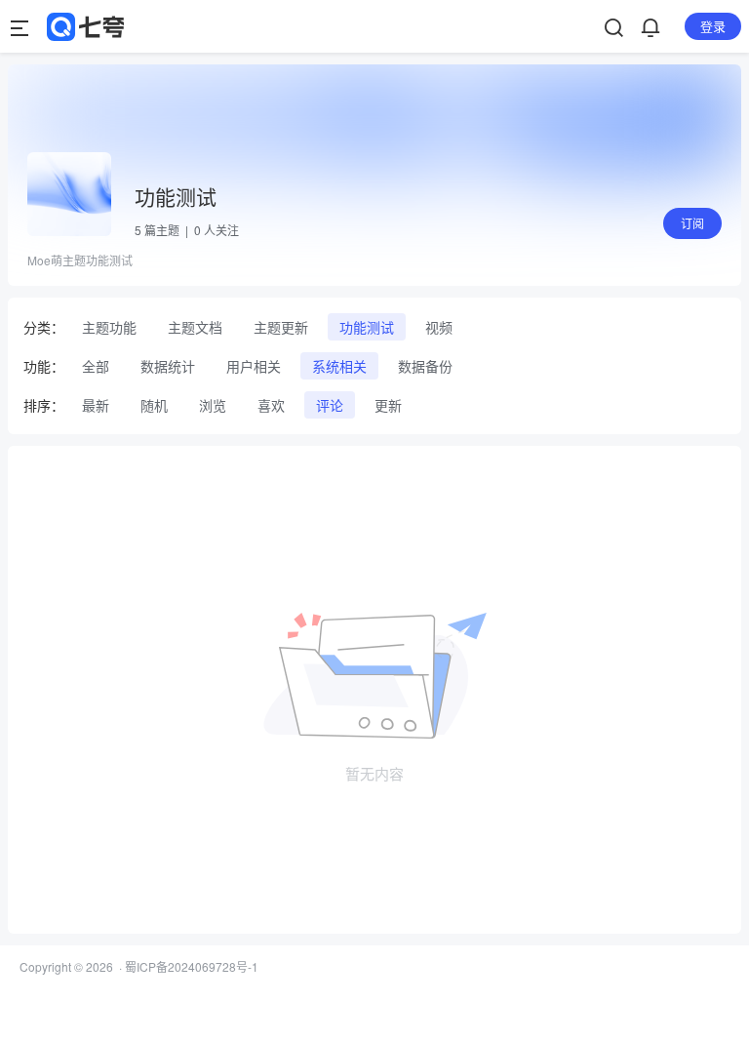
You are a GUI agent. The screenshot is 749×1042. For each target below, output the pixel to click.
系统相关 (339, 366)
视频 (439, 327)
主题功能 (109, 327)
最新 (95, 405)
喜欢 (271, 405)
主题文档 (195, 327)
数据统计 (167, 366)
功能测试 (366, 327)
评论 (329, 405)
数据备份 (425, 366)
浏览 (212, 405)
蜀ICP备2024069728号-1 (191, 966)
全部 (95, 366)
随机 (154, 405)
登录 (713, 26)
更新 (388, 405)
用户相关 (253, 366)
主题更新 (281, 327)
